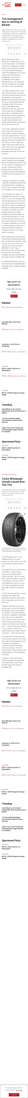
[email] (19, 54)
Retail (3, 14)
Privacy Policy (19, 1090)
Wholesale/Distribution (9, 474)
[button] (3, 5)
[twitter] (14, 54)
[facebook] (8, 54)
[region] (14, 1091)
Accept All (14, 1094)
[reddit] (17, 54)
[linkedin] (11, 54)
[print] (25, 54)
